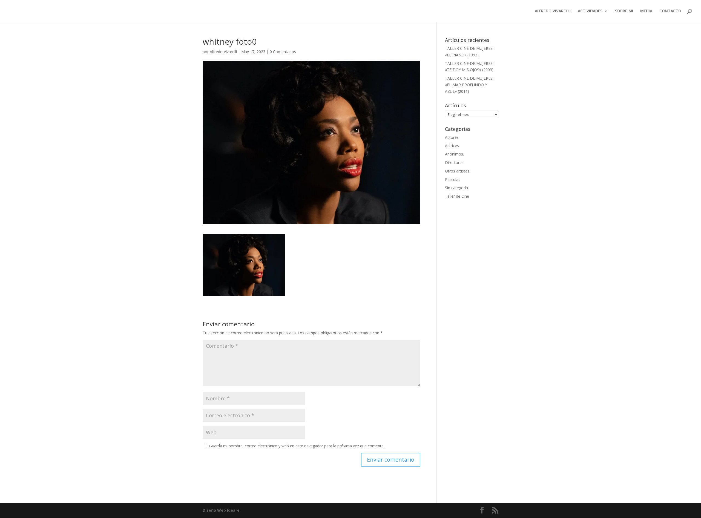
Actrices (452, 145)
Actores (452, 137)
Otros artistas (457, 171)
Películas (452, 179)
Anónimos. (454, 154)
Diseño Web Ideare (221, 510)
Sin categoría (456, 187)
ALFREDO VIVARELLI (553, 11)
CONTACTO (670, 11)
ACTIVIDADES (590, 11)
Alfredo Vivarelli (223, 51)
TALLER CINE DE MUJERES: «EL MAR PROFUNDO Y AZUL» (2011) (469, 85)
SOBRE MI (624, 11)
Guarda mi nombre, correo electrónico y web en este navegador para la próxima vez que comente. (296, 445)
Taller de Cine (457, 196)
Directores (454, 162)
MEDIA (646, 11)
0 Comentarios (283, 51)
